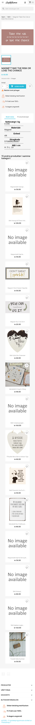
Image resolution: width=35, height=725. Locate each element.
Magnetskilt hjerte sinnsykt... (17, 558)
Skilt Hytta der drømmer (17, 355)
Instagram (8, 674)
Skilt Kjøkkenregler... (17, 625)
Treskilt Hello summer (17, 659)
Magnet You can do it (17, 322)
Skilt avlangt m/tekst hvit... (17, 221)
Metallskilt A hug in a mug (17, 389)
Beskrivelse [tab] (10, 117)
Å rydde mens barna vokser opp (17, 457)
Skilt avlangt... (17, 591)
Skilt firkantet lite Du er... (17, 490)
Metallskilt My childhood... (17, 524)
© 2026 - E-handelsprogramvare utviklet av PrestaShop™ (16, 721)
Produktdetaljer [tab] (23, 117)
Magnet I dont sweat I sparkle (17, 288)
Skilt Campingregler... (17, 423)
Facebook (3, 674)
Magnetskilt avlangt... (17, 187)
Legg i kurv (17, 86)
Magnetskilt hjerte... (17, 254)
